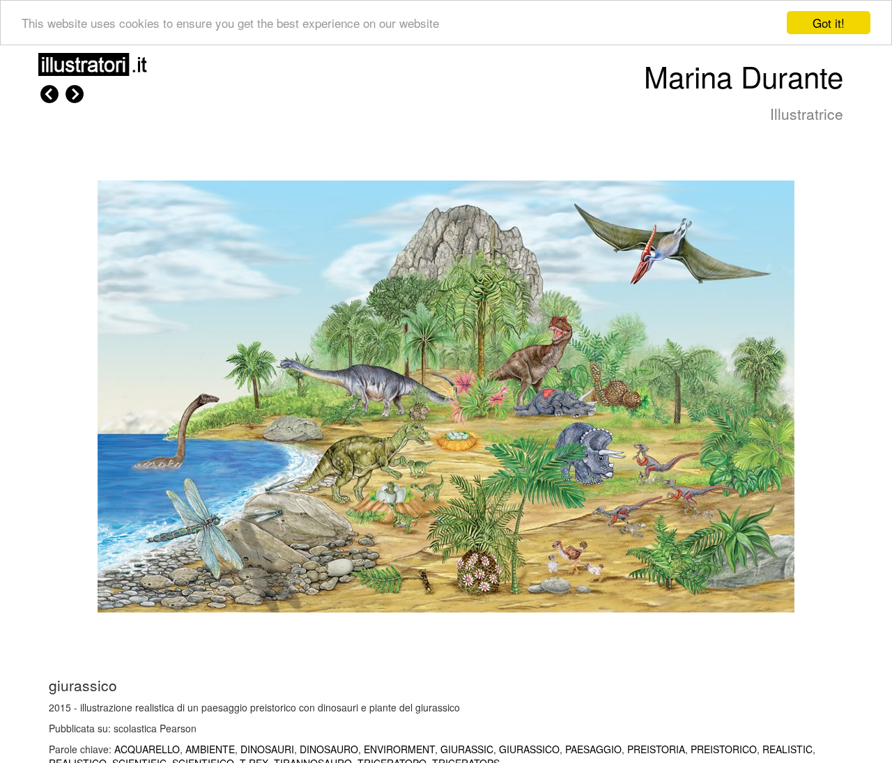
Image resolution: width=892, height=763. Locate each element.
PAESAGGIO (593, 749)
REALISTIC (787, 749)
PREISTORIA (656, 749)
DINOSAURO (329, 749)
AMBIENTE (210, 749)
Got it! (829, 22)
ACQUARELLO (147, 749)
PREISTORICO (724, 749)
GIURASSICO (529, 749)
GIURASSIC (466, 749)
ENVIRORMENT (399, 749)
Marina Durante (743, 76)
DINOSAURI (267, 749)
